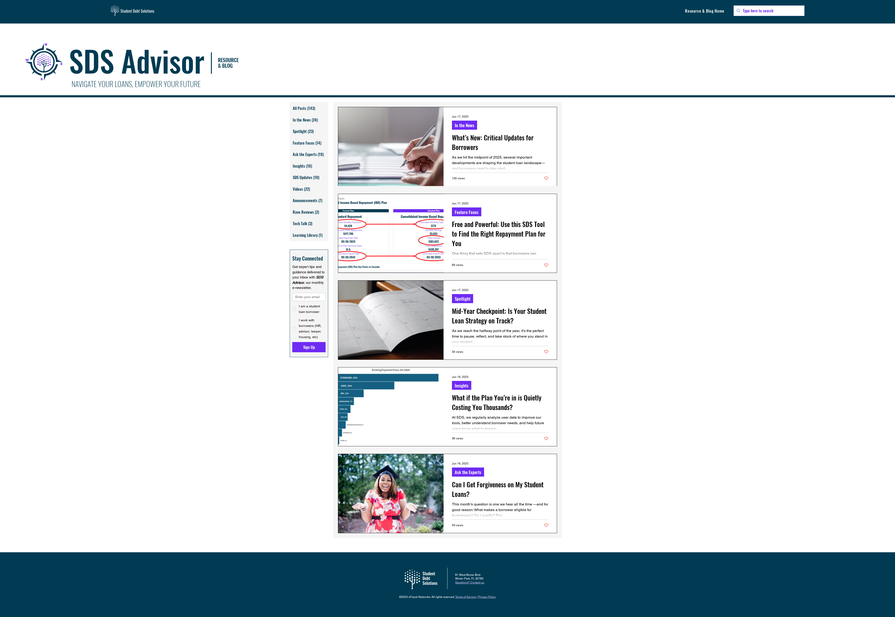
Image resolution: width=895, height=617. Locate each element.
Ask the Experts (468, 472)
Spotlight (462, 298)
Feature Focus (466, 212)
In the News (464, 125)
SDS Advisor (136, 60)
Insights (461, 385)
